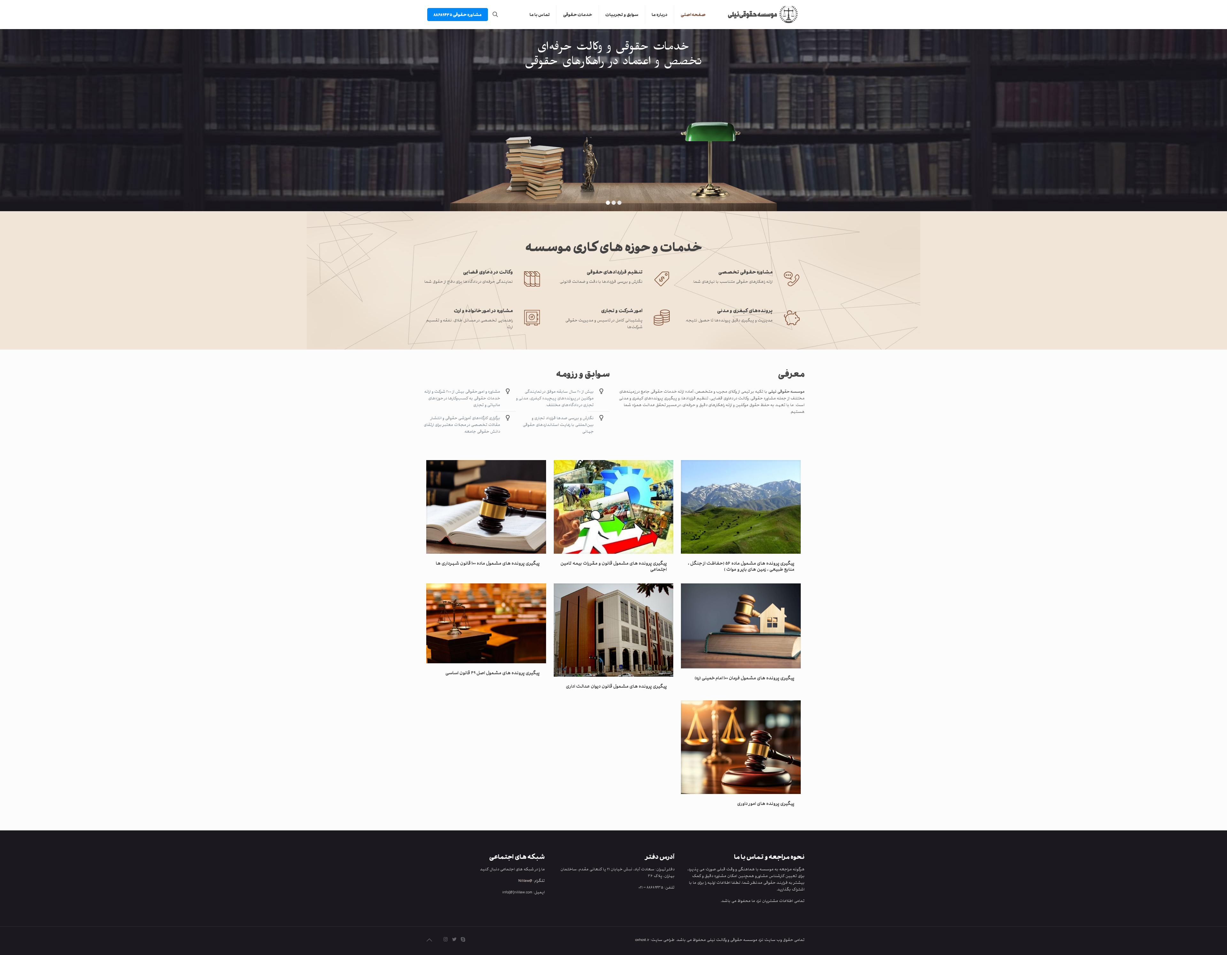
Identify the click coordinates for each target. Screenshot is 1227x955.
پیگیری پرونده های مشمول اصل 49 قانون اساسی (492, 672)
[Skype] (462, 939)
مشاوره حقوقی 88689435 (458, 14)
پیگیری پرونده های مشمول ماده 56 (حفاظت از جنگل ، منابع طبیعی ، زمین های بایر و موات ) (741, 566)
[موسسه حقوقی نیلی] (760, 14)
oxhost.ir (642, 939)
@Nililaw (525, 880)
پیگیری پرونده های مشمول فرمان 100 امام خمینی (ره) (744, 678)
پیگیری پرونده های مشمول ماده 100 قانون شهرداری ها (488, 563)
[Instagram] (445, 939)
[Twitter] (454, 939)
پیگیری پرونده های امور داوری (765, 803)
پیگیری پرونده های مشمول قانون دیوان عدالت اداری (616, 686)
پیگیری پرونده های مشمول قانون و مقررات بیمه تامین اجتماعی (613, 566)
